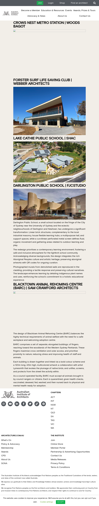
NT (52, 408)
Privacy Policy (57, 463)
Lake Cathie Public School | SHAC (44, 138)
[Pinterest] (43, 403)
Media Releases (58, 459)
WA (52, 428)
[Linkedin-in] (16, 403)
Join (53, 440)
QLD (53, 412)
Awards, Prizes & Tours (84, 10)
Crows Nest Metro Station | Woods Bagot (46, 25)
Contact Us (84, 16)
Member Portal (58, 448)
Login (50, 3)
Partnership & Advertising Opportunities (70, 451)
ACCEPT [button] (60, 502)
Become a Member (30, 10)
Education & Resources (52, 10)
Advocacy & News (36, 16)
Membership (7, 448)
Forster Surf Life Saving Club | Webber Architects (42, 82)
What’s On (6, 440)
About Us (62, 16)
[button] (94, 3)
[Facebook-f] (23, 403)
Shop (62, 3)
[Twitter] (30, 403)
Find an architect (79, 3)
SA (52, 416)
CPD (3, 455)
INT (52, 401)
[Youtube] (10, 403)
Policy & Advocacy (10, 444)
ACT (53, 397)
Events (68, 10)
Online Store (57, 444)
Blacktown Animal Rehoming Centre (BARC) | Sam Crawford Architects (47, 286)
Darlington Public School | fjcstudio (49, 185)
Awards (4, 451)
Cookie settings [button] (46, 502)
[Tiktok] (36, 403)
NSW (53, 404)
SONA (4, 463)
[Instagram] (3, 403)
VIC (52, 424)
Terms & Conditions (60, 467)
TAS (53, 420)
